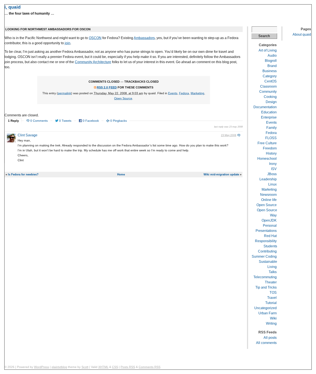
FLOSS (271, 138)
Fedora (184, 93)
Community (268, 91)
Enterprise (269, 117)
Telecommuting (265, 277)
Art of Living (268, 50)
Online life (269, 200)
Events (172, 93)
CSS (115, 367)
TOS (273, 292)
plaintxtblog (59, 367)
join (67, 43)
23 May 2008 (228, 135)
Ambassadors (144, 38)
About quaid (302, 34)
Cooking (270, 97)
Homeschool (267, 158)
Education (269, 112)
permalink (64, 93)
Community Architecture (93, 62)
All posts (270, 337)
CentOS (270, 81)
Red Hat (270, 236)
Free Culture (267, 143)
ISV (274, 169)
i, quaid (13, 7)
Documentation (265, 107)
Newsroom (268, 194)
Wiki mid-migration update (221, 174)
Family (271, 127)
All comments (266, 343)
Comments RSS (149, 367)
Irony (273, 164)
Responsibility (266, 241)
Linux (272, 184)
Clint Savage (27, 135)
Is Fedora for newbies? (23, 174)
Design (271, 102)
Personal (270, 225)
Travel (272, 298)
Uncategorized (265, 308)
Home (121, 174)
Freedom (270, 148)
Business (269, 71)
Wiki (273, 318)
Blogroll (271, 60)
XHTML (103, 367)
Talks (273, 272)
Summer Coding (264, 256)
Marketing (197, 93)
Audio (272, 55)
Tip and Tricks (266, 287)
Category (270, 76)
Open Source (123, 98)
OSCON (95, 38)
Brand (272, 66)
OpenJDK (269, 220)
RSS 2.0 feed (107, 87)
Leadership (268, 179)
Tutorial (271, 303)
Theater (271, 282)
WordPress (41, 367)
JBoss (272, 174)
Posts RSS (128, 367)
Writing (271, 323)
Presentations (266, 231)
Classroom (268, 86)
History (271, 153)
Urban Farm (267, 313)
